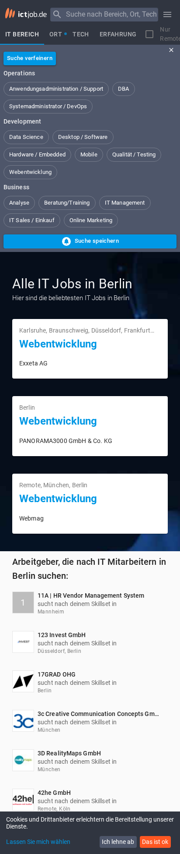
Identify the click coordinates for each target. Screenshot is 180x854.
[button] (56, 89)
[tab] (22, 34)
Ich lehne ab (118, 841)
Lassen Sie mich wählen (38, 841)
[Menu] (57, 14)
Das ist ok (155, 841)
